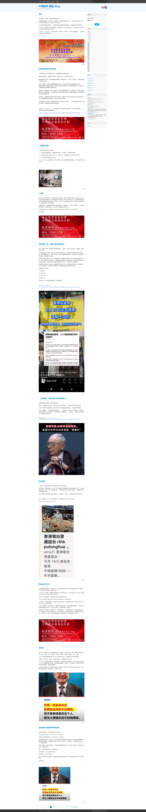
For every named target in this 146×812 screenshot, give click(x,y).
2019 (88, 50)
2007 (88, 66)
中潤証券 (89, 126)
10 (66, 806)
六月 (89, 35)
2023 (88, 45)
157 (70, 806)
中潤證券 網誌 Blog (49, 6)
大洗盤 (41, 193)
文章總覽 (44, 1)
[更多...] (101, 98)
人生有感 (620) (90, 78)
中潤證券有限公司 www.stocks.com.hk (51, 810)
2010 (88, 62)
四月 (89, 38)
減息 (40, 14)
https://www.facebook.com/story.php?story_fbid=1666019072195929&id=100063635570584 (60, 113)
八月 (89, 33)
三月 (89, 39)
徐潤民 (47, 16)
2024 (88, 44)
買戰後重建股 (90, 113)
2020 (88, 49)
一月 (89, 41)
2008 (88, 64)
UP (106, 810)
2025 (88, 43)
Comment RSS (90, 119)
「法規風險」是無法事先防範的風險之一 (53, 398)
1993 (88, 71)
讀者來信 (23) (90, 90)
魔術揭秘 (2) (90, 87)
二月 (89, 40)
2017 (88, 53)
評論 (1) (83, 579)
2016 (88, 54)
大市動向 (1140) (90, 80)
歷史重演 (42, 481)
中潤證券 (53, 1)
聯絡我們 (48, 1)
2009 (88, 63)
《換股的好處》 (44, 146)
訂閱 (102, 810)
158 (72, 806)
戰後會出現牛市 (44, 584)
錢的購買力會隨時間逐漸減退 (49, 728)
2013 (88, 58)
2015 (88, 55)
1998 (88, 70)
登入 (105, 810)
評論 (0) (83, 64)
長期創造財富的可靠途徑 (47, 69)
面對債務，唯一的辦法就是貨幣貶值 (51, 244)
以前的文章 (76, 806)
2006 (88, 67)
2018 (88, 52)
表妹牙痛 (89, 100)
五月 (89, 36)
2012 (88, 59)
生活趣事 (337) (90, 83)
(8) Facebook (42, 35)
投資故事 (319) (90, 85)
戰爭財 (41, 648)
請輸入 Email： (90, 20)
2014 (88, 57)
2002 (88, 68)
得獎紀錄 (57, 1)
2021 (88, 48)
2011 (88, 61)
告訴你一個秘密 (90, 107)
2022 (88, 47)
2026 (89, 36)
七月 (89, 34)
